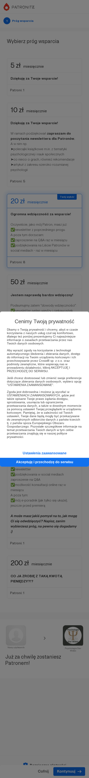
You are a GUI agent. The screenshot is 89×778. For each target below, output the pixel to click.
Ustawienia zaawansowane (45, 453)
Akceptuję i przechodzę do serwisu (44, 462)
